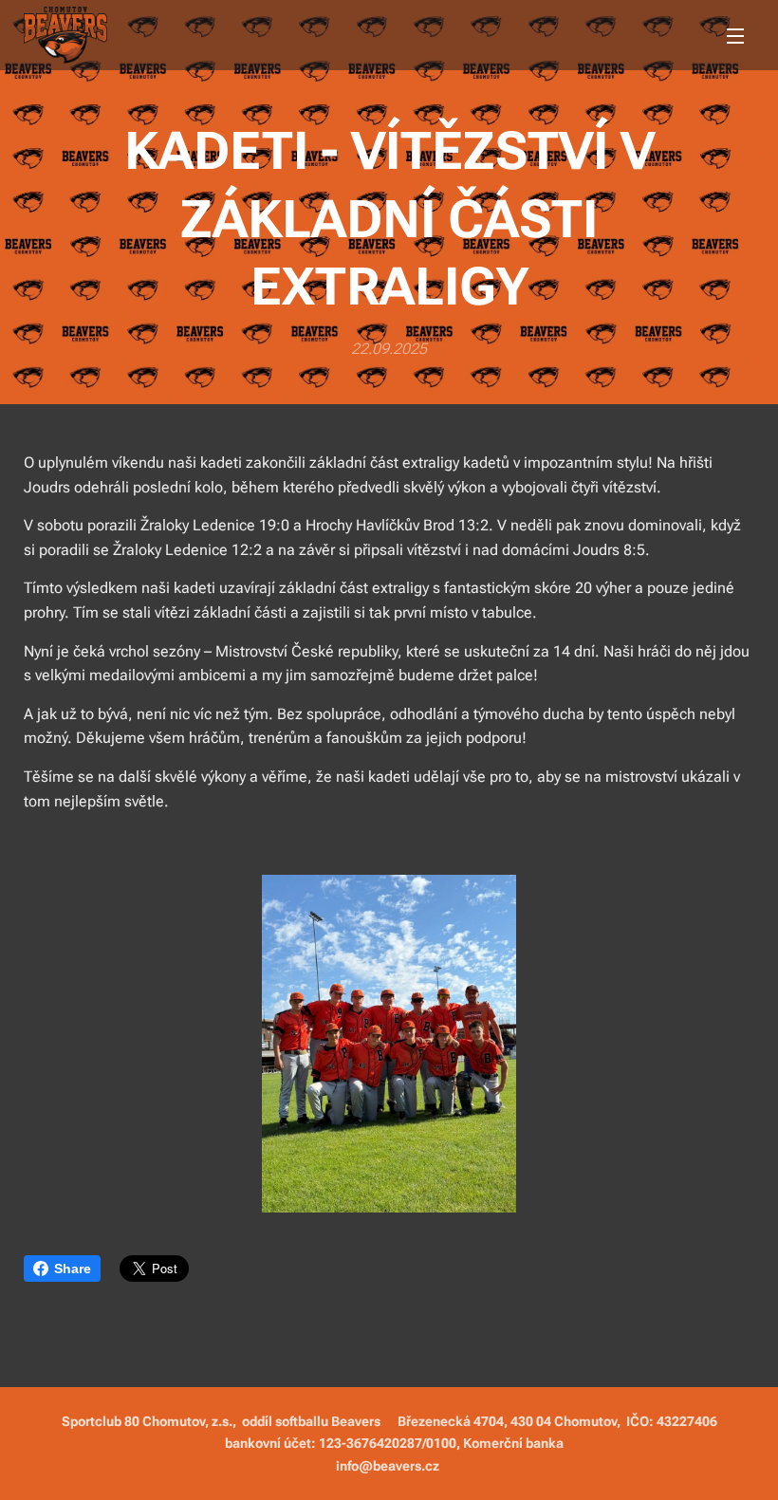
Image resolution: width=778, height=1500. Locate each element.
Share (72, 1268)
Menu (735, 35)
